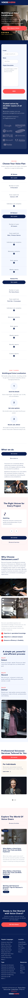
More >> (3, 959)
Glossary (22, 969)
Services (22, 967)
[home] (8, 3)
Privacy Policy (21, 987)
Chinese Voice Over (6, 957)
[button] (11, 531)
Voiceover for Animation (7, 965)
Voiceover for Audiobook (7, 967)
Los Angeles (21, 948)
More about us (14, 458)
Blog (21, 970)
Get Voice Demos (14, 924)
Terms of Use (7, 989)
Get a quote (14, 177)
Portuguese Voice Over (7, 953)
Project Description (8, 65)
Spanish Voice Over (6, 950)
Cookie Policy (14, 989)
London (20, 950)
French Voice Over (6, 948)
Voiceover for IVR (5, 976)
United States (22, 942)
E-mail (4, 50)
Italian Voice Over (6, 951)
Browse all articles (14, 823)
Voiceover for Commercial (8, 969)
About (21, 965)
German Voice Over (6, 946)
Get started (14, 453)
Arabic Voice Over (6, 955)
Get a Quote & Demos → (14, 28)
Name (4, 58)
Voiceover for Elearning (7, 974)
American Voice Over (6, 942)
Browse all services (14, 542)
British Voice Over (6, 944)
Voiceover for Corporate (7, 970)
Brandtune (14, 991)
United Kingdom (22, 944)
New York (20, 946)
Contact (22, 972)
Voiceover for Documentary (8, 972)
